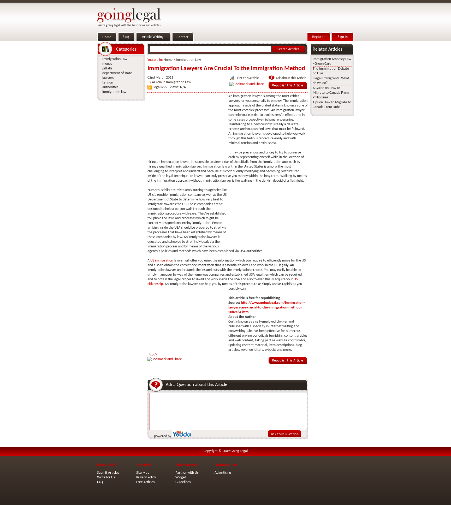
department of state (117, 73)
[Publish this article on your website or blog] (288, 88)
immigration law (114, 92)
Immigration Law (188, 60)
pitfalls (107, 68)
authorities (110, 87)
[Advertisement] (186, 126)
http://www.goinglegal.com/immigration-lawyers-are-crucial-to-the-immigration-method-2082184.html (266, 307)
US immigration (161, 261)
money (107, 64)
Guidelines (183, 482)
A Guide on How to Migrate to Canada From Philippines (331, 92)
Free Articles (145, 482)
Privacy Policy (146, 477)
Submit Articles (108, 473)
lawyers (108, 78)
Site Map (142, 473)
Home (168, 60)
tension (107, 83)
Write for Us (106, 477)
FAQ (100, 482)
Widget (180, 477)
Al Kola (157, 82)
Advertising (223, 473)
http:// (152, 355)
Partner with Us (186, 473)
